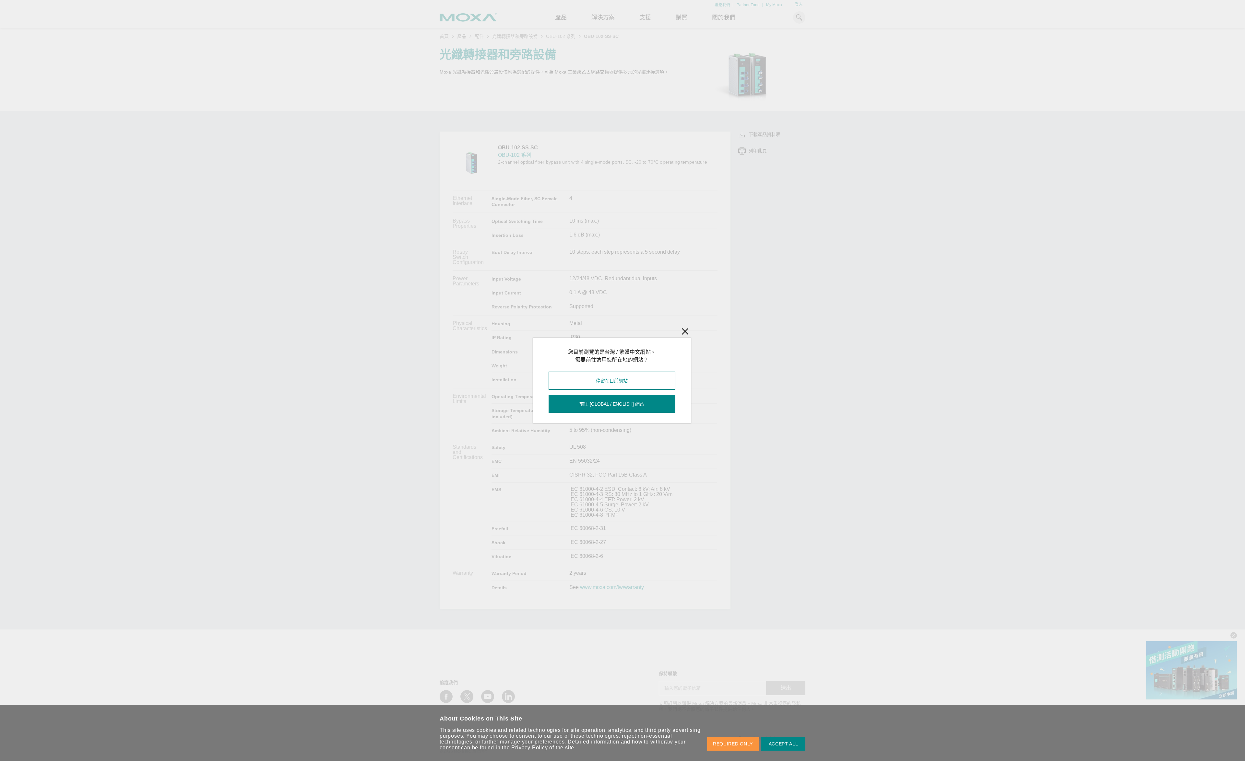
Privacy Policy (529, 747)
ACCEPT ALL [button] (783, 743)
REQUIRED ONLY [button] (733, 743)
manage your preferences (532, 741)
